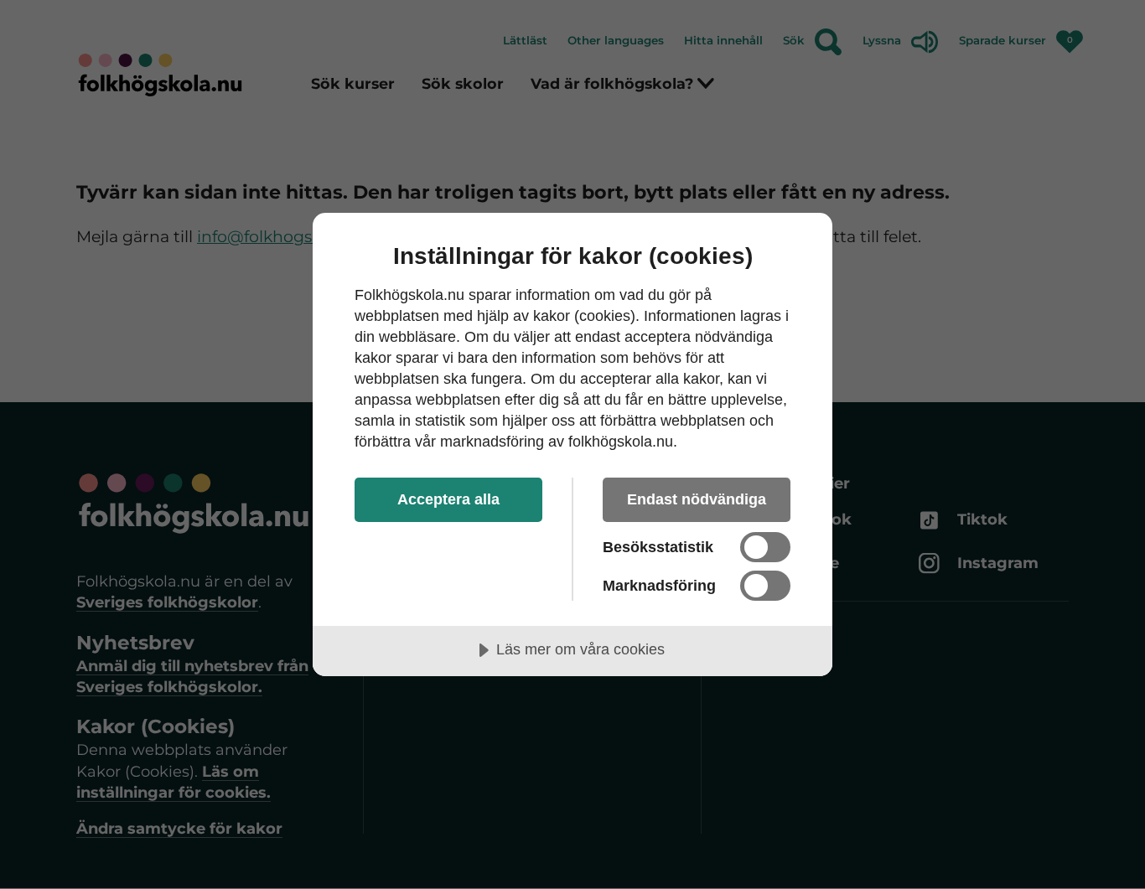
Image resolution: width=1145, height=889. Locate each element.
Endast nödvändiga (696, 499)
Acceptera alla (448, 499)
